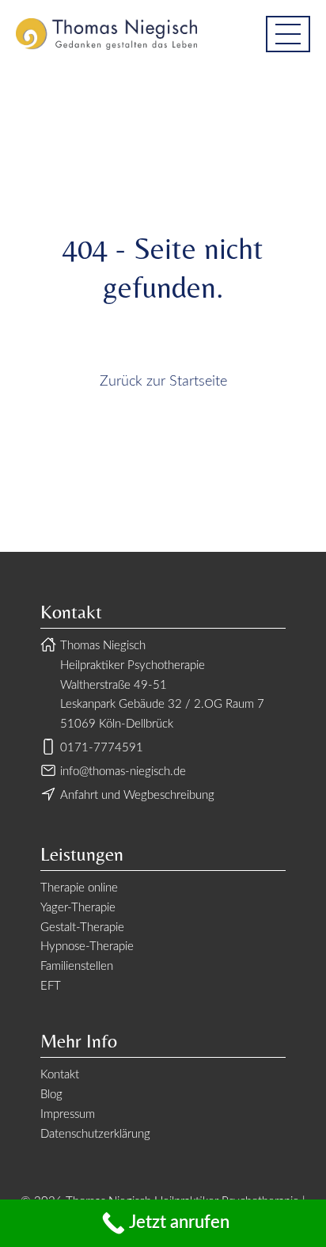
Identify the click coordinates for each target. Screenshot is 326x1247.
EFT (50, 986)
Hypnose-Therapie (87, 946)
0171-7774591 (101, 748)
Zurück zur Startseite (163, 381)
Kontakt (59, 1075)
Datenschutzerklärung (95, 1134)
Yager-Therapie (78, 908)
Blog (51, 1095)
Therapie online (79, 888)
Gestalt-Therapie (82, 927)
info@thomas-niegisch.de (123, 771)
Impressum (67, 1114)
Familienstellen (76, 966)
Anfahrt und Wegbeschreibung (137, 795)
